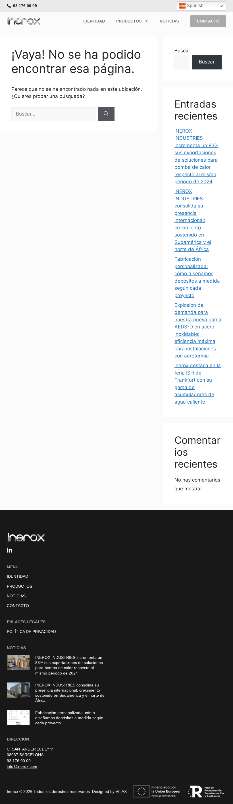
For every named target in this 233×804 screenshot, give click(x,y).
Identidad (94, 21)
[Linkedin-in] (10, 550)
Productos (129, 21)
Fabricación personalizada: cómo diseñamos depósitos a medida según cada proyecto (69, 717)
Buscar (182, 51)
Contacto (18, 605)
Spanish (194, 5)
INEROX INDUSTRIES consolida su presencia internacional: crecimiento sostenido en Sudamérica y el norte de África (192, 220)
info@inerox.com (22, 766)
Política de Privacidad (31, 631)
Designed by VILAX (109, 791)
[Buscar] (106, 114)
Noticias (169, 21)
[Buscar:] (54, 114)
